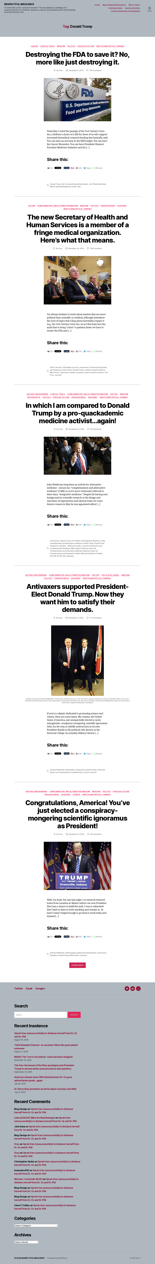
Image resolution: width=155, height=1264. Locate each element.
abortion (58, 367)
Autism (31, 206)
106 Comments (95, 70)
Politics (71, 46)
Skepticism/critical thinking (110, 46)
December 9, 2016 (76, 70)
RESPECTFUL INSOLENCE (19, 4)
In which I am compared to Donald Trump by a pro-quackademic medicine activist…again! (77, 413)
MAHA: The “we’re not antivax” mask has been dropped (43, 1057)
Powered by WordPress (57, 1258)
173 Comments (95, 618)
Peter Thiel (76, 187)
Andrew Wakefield (57, 770)
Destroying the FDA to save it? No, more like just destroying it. (78, 58)
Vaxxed (93, 772)
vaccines (58, 375)
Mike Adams (76, 548)
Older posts (77, 965)
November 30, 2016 (76, 248)
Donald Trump (55, 184)
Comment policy (115, 8)
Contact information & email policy (125, 11)
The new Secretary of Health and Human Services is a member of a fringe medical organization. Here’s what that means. (77, 228)
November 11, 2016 (76, 618)
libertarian (102, 184)
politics (72, 372)
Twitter (18, 988)
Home (97, 5)
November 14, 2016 (76, 429)
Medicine (61, 46)
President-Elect (77, 772)
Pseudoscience (108, 206)
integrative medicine (58, 546)
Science (76, 795)
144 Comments (96, 248)
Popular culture (86, 46)
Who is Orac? (134, 5)
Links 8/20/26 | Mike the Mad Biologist (34, 1117)
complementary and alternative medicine (66, 543)
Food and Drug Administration (76, 184)
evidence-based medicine (95, 370)
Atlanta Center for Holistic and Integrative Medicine (80, 541)
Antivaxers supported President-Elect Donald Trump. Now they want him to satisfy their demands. (77, 598)
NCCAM (53, 556)
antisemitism (70, 770)
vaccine (87, 772)
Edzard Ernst (99, 543)
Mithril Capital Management (60, 187)
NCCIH (59, 556)
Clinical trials (47, 46)
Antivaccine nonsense (37, 394)
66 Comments (95, 429)
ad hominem (54, 541)
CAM (103, 541)
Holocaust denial (110, 575)
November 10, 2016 (76, 834)
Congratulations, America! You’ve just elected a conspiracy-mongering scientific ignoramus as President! (77, 814)
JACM (69, 546)
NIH (64, 556)
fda (63, 184)
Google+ (40, 988)
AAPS (52, 367)
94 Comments (95, 834)
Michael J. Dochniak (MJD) (28, 1179)
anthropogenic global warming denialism (80, 953)
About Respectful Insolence (114, 5)
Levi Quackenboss (62, 772)
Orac (61, 70)
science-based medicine (93, 372)
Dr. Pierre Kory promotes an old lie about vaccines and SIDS (45, 1089)
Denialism (53, 955)
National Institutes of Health (91, 553)
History (114, 394)
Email (29, 988)
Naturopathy (33, 397)
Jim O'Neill (93, 184)
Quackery (122, 206)
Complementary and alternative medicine (57, 206)
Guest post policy (132, 8)
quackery (80, 372)
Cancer (34, 46)
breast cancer (66, 370)
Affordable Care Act (71, 367)
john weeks (76, 546)
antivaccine (80, 770)
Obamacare (64, 372)
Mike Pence (54, 372)
